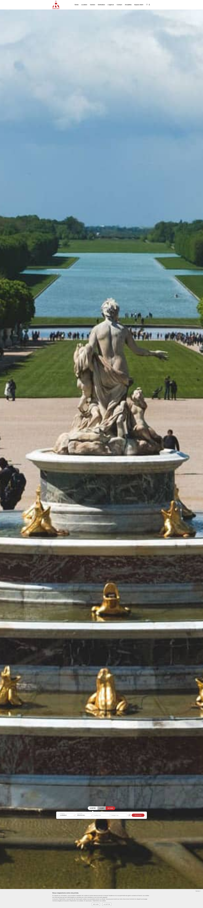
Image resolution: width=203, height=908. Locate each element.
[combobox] (67, 815)
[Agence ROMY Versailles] (56, 4)
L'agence (111, 4)
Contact (119, 4)
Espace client (138, 4)
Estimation (101, 4)
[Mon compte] (149, 5)
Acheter (93, 808)
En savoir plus (88, 901)
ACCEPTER (106, 904)
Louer (102, 808)
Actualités (128, 4)
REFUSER (96, 904)
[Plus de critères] (129, 815)
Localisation (62, 813)
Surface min (97, 815)
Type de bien (80, 813)
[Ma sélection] (147, 5)
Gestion (92, 4)
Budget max (114, 815)
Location (84, 4)
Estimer (110, 808)
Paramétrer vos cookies (99, 901)
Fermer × (198, 891)
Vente (77, 4)
